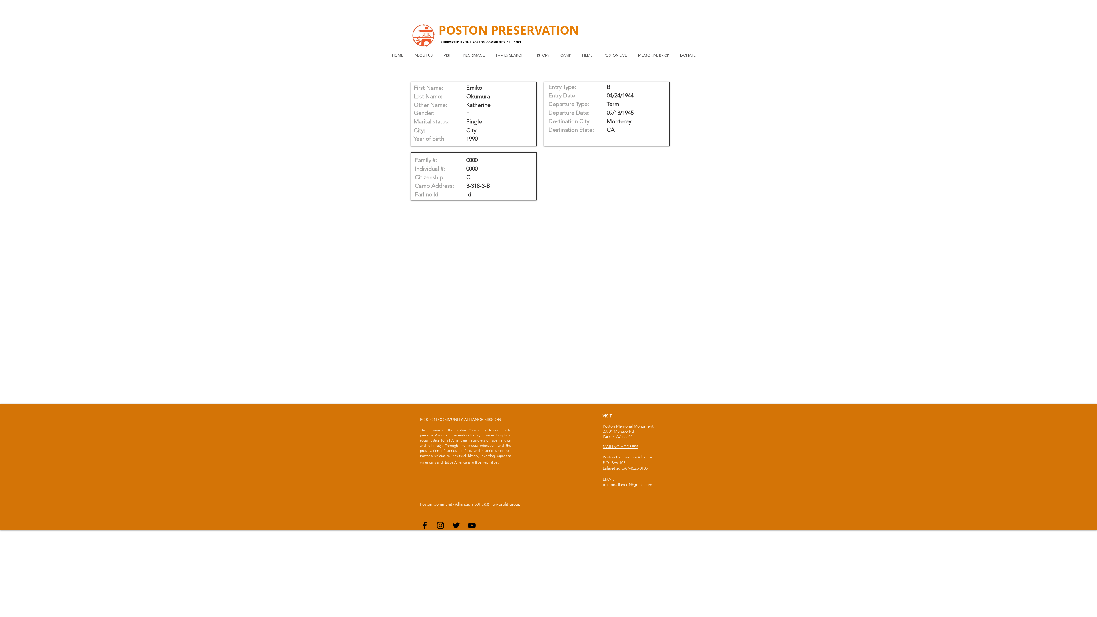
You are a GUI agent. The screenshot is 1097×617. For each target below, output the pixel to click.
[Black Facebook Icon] (424, 525)
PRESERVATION (535, 30)
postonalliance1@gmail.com (627, 484)
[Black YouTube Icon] (472, 525)
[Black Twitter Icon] (456, 525)
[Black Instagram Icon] (440, 525)
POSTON (465, 30)
